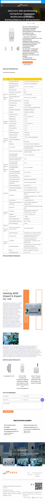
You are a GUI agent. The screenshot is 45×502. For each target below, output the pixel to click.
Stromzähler (23, 29)
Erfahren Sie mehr (12, 432)
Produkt (10, 29)
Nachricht (37, 474)
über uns (37, 476)
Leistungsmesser (16, 29)
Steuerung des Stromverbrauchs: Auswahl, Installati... (36, 427)
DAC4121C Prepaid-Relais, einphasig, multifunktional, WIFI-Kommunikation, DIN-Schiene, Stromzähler (36, 380)
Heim (7, 29)
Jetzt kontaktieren (27, 62)
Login (41, 497)
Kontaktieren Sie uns (37, 472)
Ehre (28, 472)
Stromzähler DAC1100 (9, 376)
